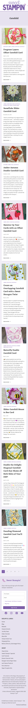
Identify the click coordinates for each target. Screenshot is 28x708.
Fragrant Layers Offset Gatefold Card (13, 51)
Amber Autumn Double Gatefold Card (13, 169)
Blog (3, 624)
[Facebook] (6, 613)
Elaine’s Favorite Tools (7, 658)
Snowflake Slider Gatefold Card (11, 110)
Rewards (4, 626)
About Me (4, 636)
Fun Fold (17, 46)
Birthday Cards (7, 46)
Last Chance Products (7, 663)
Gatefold (22, 46)
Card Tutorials (5, 656)
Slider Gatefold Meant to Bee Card (13, 411)
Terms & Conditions (21, 705)
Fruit (8, 222)
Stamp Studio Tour (7, 639)
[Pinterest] (16, 613)
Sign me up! (14, 607)
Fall (12, 164)
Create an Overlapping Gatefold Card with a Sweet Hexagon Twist (13, 290)
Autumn (5, 164)
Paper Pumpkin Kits (7, 668)
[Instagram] (11, 613)
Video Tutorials (6, 634)
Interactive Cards (7, 105)
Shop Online (5, 651)
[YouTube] (22, 613)
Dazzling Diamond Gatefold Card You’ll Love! (12, 534)
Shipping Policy (6, 641)
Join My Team (5, 631)
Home (3, 622)
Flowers (9, 462)
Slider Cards (16, 105)
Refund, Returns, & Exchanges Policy (11, 644)
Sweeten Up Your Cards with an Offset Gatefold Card (13, 228)
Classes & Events (6, 629)
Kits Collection (5, 666)
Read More (7, 79)
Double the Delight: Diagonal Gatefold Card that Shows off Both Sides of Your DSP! (12, 471)
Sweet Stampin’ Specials (8, 653)
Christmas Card (11, 104)
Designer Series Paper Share (9, 661)
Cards (13, 46)
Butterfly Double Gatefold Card (11, 351)
